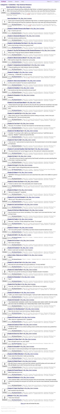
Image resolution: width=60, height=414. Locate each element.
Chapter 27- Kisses (13, 227)
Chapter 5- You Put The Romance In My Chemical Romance (24, 50)
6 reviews (35, 354)
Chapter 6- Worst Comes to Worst (17, 57)
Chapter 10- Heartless (14, 88)
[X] (29, 14)
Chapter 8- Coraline (13, 72)
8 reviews (33, 339)
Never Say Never (11, 7)
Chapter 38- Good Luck (14, 317)
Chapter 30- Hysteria (13, 247)
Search (17, 1)
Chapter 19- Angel (12, 165)
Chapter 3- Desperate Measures (16, 35)
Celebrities (12, 4)
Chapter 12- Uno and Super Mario (17, 102)
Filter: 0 (49, 1)
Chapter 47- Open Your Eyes (15, 388)
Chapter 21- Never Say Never (16, 181)
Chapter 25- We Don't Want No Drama (18, 210)
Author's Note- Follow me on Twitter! (18, 255)
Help (22, 1)
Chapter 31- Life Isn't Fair (14, 262)
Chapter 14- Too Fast (13, 123)
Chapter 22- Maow (12, 190)
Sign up (23, 403)
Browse (10, 1)
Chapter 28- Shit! (12, 235)
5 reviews (29, 190)
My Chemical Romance (24, 4)
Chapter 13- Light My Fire (14, 113)
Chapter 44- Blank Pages (14, 361)
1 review (38, 57)
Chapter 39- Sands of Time (15, 324)
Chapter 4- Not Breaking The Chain (17, 43)
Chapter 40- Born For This (15, 333)
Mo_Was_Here (21, 7)
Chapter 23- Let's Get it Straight (16, 197)
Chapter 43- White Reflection (15, 353)
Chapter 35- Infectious (14, 292)
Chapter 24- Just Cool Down (15, 204)
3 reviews (28, 7)
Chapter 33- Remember (14, 277)
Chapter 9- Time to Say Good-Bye (17, 80)
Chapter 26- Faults (13, 219)
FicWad (3, 1)
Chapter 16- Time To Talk (14, 139)
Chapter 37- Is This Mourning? (16, 309)
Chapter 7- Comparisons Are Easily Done (19, 65)
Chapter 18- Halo (12, 156)
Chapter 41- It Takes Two (14, 339)
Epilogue (10, 395)
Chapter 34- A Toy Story (14, 284)
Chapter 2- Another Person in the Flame (18, 28)
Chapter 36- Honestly (13, 299)
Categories (4, 4)
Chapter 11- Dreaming (14, 95)
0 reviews (40, 255)
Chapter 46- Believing (13, 377)
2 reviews (37, 36)
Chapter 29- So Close (13, 240)
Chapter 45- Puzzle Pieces (15, 370)
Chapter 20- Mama (13, 172)
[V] (28, 14)
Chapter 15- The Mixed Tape (15, 130)
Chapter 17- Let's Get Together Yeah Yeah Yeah (21, 149)
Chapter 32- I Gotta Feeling (15, 269)
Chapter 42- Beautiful (13, 346)
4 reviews (31, 123)
